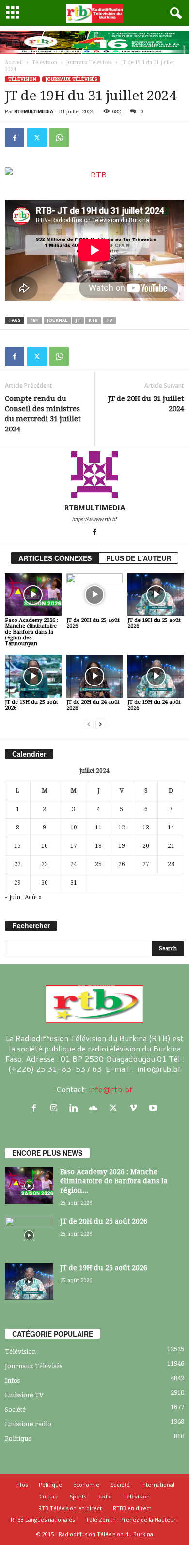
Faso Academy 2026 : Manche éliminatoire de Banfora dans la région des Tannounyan (31, 632)
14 (171, 827)
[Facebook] (14, 137)
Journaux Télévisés (89, 62)
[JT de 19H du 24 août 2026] (155, 676)
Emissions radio (28, 1424)
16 (44, 846)
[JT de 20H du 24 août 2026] (94, 676)
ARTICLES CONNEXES (55, 558)
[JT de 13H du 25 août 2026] (33, 676)
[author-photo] (94, 474)
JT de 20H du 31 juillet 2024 (146, 403)
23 (44, 864)
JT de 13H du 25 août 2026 (31, 705)
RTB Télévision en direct (70, 1508)
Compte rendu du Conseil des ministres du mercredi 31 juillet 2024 (43, 413)
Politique (18, 1438)
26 (121, 864)
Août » (33, 897)
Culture (49, 1496)
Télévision (44, 62)
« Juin (12, 897)
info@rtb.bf (111, 1089)
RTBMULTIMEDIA (33, 111)
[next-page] (100, 724)
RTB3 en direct (132, 1508)
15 (17, 846)
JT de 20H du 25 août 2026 (93, 623)
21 (171, 846)
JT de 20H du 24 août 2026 (93, 705)
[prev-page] (89, 724)
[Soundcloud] (96, 1108)
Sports (78, 1496)
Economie (86, 1484)
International (157, 1484)
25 (98, 864)
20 (145, 846)
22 (17, 864)
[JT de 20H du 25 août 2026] (94, 594)
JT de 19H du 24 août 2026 (154, 705)
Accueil (14, 62)
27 (145, 864)
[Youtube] (154, 1108)
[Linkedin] (76, 1108)
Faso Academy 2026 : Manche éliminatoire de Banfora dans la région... (114, 1181)
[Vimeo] (135, 1108)
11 (98, 827)
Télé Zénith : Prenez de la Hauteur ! (132, 1519)
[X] (37, 137)
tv (109, 320)
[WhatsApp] (59, 137)
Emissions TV (24, 1395)
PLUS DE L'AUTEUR (138, 558)
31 (73, 882)
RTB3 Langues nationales (43, 1519)
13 (145, 827)
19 (121, 846)
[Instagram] (56, 1108)
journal (57, 320)
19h (35, 320)
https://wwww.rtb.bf (94, 519)
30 (44, 882)
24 (73, 864)
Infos (12, 1380)
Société (15, 1409)
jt (78, 320)
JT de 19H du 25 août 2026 (154, 623)
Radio (104, 1496)
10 (73, 827)
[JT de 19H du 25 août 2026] (155, 594)
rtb (93, 320)
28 (171, 864)
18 (98, 846)
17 (73, 846)
